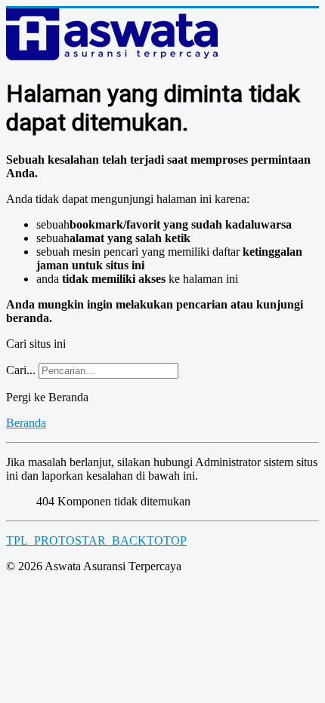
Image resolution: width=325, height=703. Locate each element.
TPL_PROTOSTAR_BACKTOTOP (96, 540)
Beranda (26, 422)
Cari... (21, 370)
